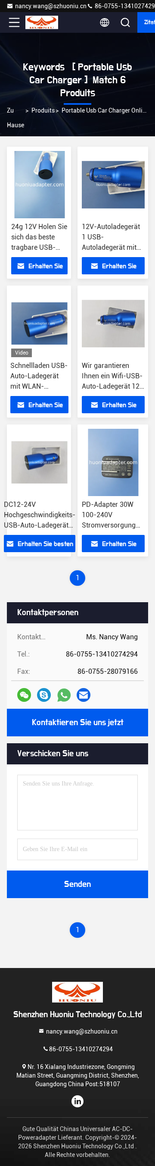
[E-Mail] (83, 695)
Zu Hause (15, 118)
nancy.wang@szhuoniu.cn (51, 6)
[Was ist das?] (64, 695)
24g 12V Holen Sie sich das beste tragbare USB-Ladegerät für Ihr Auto (39, 247)
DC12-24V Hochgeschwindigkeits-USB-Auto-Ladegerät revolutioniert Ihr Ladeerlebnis (39, 525)
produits (43, 110)
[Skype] (44, 695)
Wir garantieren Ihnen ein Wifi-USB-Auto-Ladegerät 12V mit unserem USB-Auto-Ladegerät (113, 386)
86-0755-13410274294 (81, 1049)
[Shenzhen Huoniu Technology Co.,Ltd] (42, 22)
